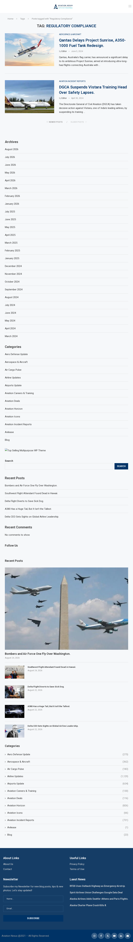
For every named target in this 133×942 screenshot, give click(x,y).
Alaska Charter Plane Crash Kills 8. (88, 905)
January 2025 (12, 258)
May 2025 (10, 227)
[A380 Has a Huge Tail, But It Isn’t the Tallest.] (14, 711)
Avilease (67, 827)
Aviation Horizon (67, 805)
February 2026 (12, 196)
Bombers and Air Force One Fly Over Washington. (31, 485)
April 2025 (10, 235)
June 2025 (10, 219)
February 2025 (12, 250)
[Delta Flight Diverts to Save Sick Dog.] (14, 691)
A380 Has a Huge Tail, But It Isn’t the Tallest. (28, 508)
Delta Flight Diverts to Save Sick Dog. (24, 501)
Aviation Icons (67, 812)
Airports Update (67, 783)
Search (9, 460)
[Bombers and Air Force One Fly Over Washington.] (66, 608)
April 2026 (10, 180)
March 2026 (11, 188)
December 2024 (13, 266)
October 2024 (12, 281)
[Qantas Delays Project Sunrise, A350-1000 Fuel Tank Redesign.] (29, 49)
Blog (67, 834)
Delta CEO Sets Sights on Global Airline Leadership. (32, 516)
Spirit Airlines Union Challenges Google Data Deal (96, 892)
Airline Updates (67, 776)
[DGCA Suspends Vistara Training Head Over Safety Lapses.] (29, 96)
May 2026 (10, 172)
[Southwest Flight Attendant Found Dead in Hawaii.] (14, 672)
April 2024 (10, 328)
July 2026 (10, 157)
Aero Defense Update (67, 754)
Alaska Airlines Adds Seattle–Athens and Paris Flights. (99, 899)
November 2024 (13, 273)
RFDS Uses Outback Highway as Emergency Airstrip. (97, 886)
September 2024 (13, 289)
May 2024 (10, 320)
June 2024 (10, 312)
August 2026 (11, 149)
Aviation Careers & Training (67, 790)
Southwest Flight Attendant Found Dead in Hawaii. (31, 493)
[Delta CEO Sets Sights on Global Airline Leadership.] (14, 731)
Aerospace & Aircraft (67, 761)
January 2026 (12, 203)
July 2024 (10, 305)
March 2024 (11, 336)
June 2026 (10, 164)
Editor (64, 51)
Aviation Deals (67, 798)
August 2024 (11, 297)
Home (10, 19)
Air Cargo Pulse (67, 769)
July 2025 (10, 211)
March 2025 (11, 242)
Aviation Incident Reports (67, 820)
